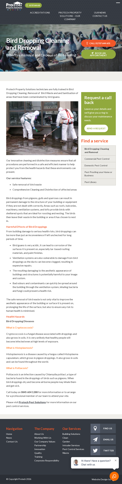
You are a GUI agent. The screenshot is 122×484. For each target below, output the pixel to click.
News (9, 437)
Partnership (40, 445)
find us (107, 428)
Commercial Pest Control (97, 158)
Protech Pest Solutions (32, 402)
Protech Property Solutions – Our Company (69, 16)
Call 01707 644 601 (99, 43)
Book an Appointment (98, 54)
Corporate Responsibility (46, 460)
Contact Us (100, 16)
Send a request (96, 128)
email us (108, 439)
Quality (38, 453)
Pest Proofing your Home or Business (98, 174)
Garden (66, 441)
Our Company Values (44, 441)
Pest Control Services (73, 449)
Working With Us (42, 437)
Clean (65, 437)
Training (38, 456)
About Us (39, 434)
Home (9, 434)
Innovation (39, 449)
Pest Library (90, 182)
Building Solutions (71, 434)
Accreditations (40, 12)
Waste (65, 453)
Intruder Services (71, 445)
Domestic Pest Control (96, 165)
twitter (108, 450)
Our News (100, 12)
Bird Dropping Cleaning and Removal (97, 150)
